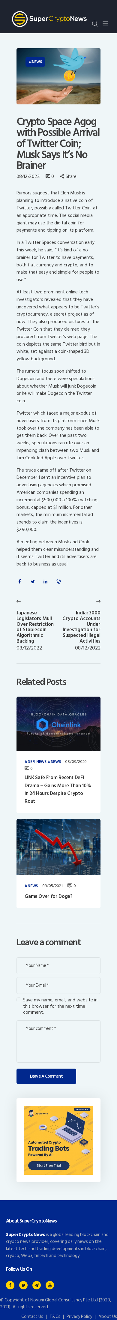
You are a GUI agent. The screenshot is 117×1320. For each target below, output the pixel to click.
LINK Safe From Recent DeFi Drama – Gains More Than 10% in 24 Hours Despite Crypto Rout (58, 789)
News (37, 61)
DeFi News (37, 762)
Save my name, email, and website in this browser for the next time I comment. (60, 1006)
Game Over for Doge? (49, 896)
